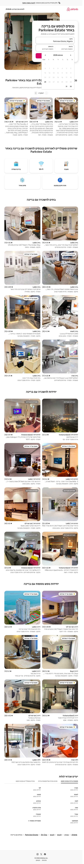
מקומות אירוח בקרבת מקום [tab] (69, 781)
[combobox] (55, 41)
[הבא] (36, 93)
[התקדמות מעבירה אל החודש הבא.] (45, 55)
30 (71, 86)
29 (45, 82)
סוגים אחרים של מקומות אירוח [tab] (47, 781)
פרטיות (44, 860)
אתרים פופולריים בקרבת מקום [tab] (25, 781)
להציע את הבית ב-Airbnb (15, 9)
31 (66, 86)
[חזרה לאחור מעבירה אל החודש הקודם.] (70, 55)
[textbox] (65, 49)
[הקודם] (46, 93)
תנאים (38, 860)
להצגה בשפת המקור (28, 3)
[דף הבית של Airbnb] (72, 9)
